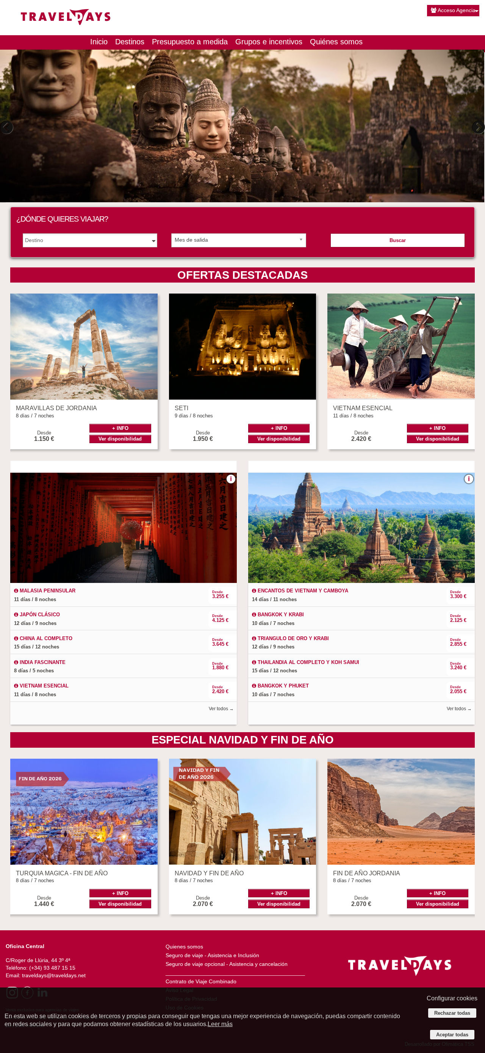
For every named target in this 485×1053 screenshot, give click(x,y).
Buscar (398, 240)
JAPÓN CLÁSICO (39, 614)
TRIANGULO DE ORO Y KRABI (292, 638)
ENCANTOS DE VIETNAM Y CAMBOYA (302, 591)
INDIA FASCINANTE (42, 662)
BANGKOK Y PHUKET (282, 686)
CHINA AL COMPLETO (45, 638)
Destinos (129, 41)
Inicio (99, 41)
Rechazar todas (452, 1013)
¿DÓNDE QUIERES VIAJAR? (62, 219)
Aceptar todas (452, 1034)
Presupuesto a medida (190, 41)
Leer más (220, 1024)
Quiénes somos (336, 41)
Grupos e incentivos (268, 41)
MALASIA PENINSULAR (46, 591)
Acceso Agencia (457, 10)
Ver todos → (221, 708)
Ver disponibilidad (120, 439)
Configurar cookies (452, 998)
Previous (7, 127)
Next (477, 127)
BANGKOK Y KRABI (280, 614)
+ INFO (120, 428)
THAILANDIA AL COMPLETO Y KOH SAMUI (307, 662)
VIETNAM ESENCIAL (43, 686)
